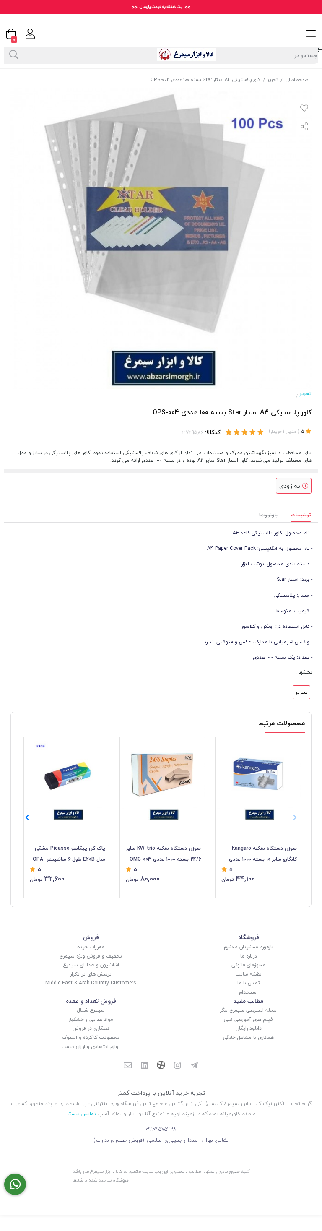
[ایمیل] (127, 1066)
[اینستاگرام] (178, 1066)
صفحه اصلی (296, 79)
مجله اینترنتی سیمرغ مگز (248, 1010)
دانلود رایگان (249, 1028)
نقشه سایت (248, 974)
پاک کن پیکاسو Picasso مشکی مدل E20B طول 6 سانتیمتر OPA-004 (69, 854)
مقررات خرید (90, 946)
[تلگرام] (195, 1066)
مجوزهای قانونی (248, 964)
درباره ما (248, 956)
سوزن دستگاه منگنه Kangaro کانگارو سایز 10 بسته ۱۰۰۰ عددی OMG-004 (263, 854)
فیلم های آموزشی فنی (248, 1019)
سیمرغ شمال (91, 1010)
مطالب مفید (248, 1001)
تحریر (272, 79)
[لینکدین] (144, 1066)
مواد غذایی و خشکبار (90, 1019)
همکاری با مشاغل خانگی (248, 1037)
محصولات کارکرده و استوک (91, 1037)
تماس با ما (248, 983)
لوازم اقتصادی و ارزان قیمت (91, 1046)
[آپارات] (161, 1066)
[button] (27, 817)
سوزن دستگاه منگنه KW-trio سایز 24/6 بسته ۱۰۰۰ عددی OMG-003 (163, 854)
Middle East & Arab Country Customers (90, 983)
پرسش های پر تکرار (91, 974)
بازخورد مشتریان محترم (248, 946)
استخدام (248, 992)
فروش (91, 937)
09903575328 (161, 1129)
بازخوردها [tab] (268, 515)
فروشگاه (248, 937)
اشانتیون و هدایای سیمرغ (91, 964)
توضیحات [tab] (301, 515)
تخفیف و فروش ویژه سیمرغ (91, 956)
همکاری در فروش (91, 1028)
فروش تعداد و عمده (91, 1001)
